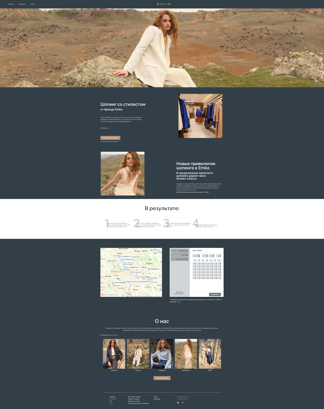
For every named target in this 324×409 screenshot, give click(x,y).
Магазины (22, 4)
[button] (110, 138)
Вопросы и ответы (134, 401)
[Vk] (183, 403)
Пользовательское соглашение (138, 403)
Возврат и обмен (133, 399)
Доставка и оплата (134, 397)
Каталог (11, 4)
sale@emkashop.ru (180, 293)
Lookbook (113, 399)
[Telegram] (178, 403)
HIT (111, 401)
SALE (111, 403)
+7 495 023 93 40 (182, 399)
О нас (32, 4)
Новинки (112, 397)
